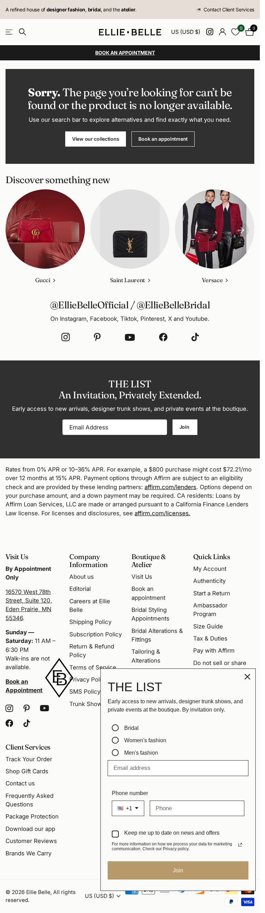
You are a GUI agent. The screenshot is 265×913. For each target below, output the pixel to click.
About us (81, 576)
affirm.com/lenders (170, 487)
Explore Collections (9, 32)
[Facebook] (163, 337)
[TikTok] (195, 337)
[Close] (247, 676)
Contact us (20, 783)
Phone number (130, 793)
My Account (209, 568)
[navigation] (241, 229)
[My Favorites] (235, 32)
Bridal (131, 728)
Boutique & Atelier (148, 560)
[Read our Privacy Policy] (240, 845)
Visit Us (141, 576)
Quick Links (211, 556)
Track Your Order (29, 759)
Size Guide (208, 626)
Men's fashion (141, 753)
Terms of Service (92, 667)
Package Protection (32, 816)
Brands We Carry (28, 853)
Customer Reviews (31, 840)
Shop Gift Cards (27, 771)
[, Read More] (209, 32)
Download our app (30, 828)
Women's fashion (145, 740)
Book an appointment (163, 139)
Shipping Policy (90, 621)
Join (185, 427)
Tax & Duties (210, 638)
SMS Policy (84, 691)
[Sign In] (222, 32)
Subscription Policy (95, 634)
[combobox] (128, 808)
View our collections (95, 139)
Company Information (88, 560)
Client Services (28, 747)
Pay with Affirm (214, 650)
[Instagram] (65, 337)
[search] (22, 32)
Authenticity (209, 580)
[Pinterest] (97, 337)
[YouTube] (130, 337)
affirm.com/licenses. (162, 513)
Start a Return (211, 593)
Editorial (80, 588)
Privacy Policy (88, 679)
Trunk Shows (87, 704)
